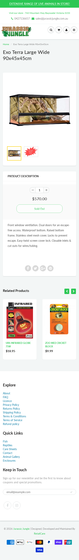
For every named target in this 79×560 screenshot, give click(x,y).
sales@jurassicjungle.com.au (51, 18)
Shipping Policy (12, 412)
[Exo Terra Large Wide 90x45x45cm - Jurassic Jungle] (39, 110)
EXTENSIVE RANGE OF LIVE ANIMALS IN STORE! (39, 3)
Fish (5, 441)
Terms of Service (12, 420)
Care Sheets (10, 449)
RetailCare (39, 533)
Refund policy (11, 424)
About (6, 393)
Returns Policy (11, 408)
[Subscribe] (71, 492)
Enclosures (9, 460)
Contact (7, 453)
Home (6, 44)
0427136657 (22, 18)
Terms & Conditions (14, 416)
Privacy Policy (11, 404)
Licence (7, 401)
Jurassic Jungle (21, 528)
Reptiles (7, 445)
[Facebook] (7, 505)
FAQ (5, 397)
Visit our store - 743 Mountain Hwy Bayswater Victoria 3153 (39, 13)
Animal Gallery (11, 456)
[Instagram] (17, 505)
